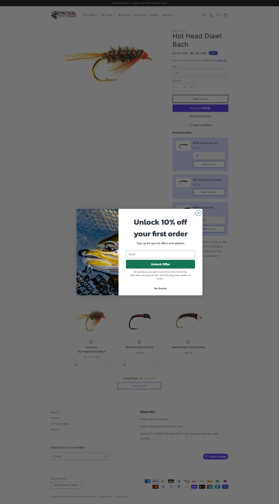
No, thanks (160, 288)
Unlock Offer (160, 264)
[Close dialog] (198, 213)
